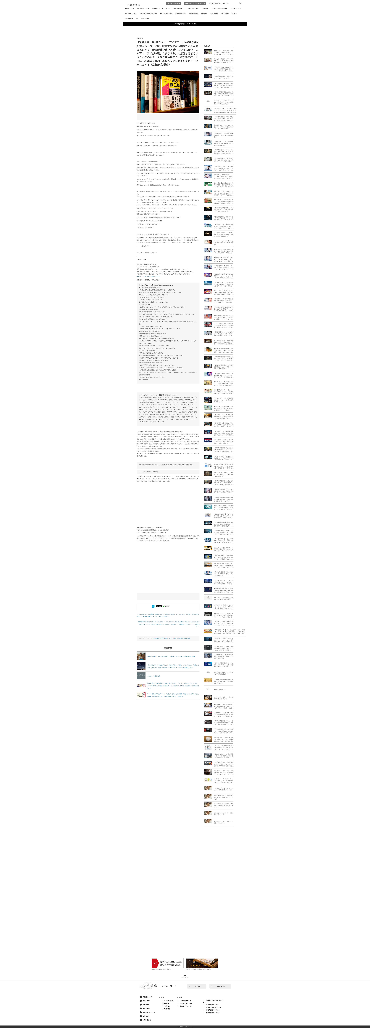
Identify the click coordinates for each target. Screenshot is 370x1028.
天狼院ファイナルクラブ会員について (148, 276)
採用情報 (145, 1016)
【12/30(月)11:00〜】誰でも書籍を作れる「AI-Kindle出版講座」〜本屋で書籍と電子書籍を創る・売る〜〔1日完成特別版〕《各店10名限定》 (223, 524)
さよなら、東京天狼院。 (154, 676)
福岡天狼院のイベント (213, 1012)
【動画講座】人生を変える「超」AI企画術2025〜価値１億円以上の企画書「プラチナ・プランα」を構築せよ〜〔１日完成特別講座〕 (223, 425)
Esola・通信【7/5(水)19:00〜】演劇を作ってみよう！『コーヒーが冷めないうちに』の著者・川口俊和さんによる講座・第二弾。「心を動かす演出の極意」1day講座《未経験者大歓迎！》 (173, 685)
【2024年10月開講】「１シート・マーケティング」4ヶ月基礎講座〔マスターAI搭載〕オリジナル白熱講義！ (223, 557)
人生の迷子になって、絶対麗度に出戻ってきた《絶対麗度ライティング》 (223, 797)
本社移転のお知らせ (219, 689)
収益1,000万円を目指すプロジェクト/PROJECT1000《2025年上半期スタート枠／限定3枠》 (223, 441)
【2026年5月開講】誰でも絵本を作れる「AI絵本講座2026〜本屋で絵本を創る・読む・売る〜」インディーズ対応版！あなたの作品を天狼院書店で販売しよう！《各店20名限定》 (223, 94)
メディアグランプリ (168, 1001)
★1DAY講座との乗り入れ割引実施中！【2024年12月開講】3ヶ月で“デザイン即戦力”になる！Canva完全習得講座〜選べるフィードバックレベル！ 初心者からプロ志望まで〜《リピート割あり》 (223, 507)
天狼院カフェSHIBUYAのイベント (213, 1001)
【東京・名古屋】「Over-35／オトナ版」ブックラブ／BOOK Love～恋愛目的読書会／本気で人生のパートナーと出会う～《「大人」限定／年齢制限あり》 (223, 458)
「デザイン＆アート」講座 (219, 8)
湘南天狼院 (146, 1001)
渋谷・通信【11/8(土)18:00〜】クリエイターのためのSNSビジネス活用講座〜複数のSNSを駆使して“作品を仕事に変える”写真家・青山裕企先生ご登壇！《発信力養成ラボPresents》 (223, 193)
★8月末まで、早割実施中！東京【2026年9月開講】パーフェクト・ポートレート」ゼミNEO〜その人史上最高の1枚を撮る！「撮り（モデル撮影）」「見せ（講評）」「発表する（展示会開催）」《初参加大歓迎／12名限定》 (223, 52)
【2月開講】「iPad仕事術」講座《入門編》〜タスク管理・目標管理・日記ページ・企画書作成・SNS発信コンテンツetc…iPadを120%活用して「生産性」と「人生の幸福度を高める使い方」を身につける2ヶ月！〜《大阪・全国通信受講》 (223, 714)
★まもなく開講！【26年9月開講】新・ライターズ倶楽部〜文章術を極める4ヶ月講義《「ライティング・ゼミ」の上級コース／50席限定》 (223, 60)
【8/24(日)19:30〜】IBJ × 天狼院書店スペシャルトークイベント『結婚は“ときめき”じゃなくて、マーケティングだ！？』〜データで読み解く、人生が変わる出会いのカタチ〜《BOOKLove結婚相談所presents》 (223, 276)
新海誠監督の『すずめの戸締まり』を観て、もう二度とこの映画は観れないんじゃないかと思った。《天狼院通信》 (223, 739)
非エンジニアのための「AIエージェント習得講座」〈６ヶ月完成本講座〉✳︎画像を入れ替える (223, 102)
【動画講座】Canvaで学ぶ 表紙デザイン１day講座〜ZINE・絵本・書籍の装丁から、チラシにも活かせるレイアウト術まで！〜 (223, 334)
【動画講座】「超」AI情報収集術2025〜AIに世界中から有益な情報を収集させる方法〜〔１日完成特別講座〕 (223, 433)
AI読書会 (204, 13)
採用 (137, 18)
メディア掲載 (225, 13)
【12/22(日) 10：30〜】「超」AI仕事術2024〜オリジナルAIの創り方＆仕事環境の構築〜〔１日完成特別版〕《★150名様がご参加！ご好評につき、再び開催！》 (223, 582)
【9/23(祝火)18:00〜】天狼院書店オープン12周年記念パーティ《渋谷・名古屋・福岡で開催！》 (223, 234)
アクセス (234, 13)
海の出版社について (143, 8)
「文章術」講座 (177, 8)
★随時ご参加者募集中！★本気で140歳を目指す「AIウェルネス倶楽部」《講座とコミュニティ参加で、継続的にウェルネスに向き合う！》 (223, 350)
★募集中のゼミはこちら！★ (161, 8)
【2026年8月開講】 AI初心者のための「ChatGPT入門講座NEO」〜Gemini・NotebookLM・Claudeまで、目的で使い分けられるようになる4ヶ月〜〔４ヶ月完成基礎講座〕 (223, 69)
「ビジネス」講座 (235, 8)
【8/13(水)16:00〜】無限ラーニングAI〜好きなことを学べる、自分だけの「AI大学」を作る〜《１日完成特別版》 (223, 267)
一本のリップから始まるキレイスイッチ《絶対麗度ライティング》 (223, 789)
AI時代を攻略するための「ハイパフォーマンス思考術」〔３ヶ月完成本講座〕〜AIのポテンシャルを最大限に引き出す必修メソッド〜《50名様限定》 (223, 317)
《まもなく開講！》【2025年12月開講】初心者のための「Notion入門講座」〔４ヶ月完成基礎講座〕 (223, 160)
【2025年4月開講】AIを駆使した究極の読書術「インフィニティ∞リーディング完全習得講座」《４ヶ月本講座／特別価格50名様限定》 (223, 449)
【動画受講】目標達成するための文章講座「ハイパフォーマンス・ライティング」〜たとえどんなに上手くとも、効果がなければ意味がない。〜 (223, 375)
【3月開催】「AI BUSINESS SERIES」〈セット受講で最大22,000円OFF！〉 (223, 400)
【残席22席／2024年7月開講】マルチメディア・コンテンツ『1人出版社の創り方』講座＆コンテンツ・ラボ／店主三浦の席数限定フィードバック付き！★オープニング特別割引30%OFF (223, 640)
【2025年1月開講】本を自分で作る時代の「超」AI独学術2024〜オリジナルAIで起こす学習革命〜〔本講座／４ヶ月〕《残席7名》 (223, 482)
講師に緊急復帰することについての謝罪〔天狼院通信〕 (223, 673)
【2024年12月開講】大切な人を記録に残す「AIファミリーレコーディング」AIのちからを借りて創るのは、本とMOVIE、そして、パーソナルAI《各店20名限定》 (223, 532)
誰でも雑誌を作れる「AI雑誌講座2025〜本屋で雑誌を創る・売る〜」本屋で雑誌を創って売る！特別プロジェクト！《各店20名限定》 (223, 342)
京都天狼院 (180, 638)
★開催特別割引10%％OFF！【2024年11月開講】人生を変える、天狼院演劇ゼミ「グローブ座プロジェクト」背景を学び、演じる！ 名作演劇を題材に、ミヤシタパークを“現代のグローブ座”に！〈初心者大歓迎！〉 (223, 590)
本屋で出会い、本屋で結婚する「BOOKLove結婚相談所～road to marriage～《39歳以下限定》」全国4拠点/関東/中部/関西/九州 (223, 201)
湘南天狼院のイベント (213, 1004)
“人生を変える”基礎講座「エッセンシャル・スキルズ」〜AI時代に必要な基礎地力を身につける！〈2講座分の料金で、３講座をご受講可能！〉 (223, 607)
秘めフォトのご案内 (166, 13)
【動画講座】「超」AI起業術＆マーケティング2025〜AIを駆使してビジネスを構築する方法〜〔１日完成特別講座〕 (223, 416)
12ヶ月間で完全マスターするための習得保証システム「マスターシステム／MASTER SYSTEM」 (223, 648)
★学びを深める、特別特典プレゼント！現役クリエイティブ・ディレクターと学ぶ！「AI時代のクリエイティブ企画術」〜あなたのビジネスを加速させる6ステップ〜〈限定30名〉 (223, 383)
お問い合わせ (129, 18)
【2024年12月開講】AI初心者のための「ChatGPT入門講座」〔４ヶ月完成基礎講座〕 (223, 573)
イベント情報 (172, 638)
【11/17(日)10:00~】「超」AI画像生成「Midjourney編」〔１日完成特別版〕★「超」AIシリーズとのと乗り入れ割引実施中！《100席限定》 (223, 540)
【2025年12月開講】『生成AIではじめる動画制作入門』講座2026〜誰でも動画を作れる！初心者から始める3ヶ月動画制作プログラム (223, 118)
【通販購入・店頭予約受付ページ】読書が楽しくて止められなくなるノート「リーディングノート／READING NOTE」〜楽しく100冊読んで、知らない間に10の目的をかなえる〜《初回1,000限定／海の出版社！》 (223, 747)
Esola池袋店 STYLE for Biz (160, 638)
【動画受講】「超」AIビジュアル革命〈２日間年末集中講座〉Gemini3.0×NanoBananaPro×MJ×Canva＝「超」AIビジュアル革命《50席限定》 (225, 110)
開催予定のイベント (217, 3)
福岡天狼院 (187, 638)
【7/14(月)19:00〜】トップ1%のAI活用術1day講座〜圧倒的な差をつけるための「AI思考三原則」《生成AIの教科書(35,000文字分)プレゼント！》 (223, 284)
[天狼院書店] (133, 3)
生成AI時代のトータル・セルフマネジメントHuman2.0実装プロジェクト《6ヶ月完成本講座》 (223, 126)
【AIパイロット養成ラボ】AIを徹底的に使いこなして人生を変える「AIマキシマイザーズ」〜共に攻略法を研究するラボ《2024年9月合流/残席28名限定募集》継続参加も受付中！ (223, 623)
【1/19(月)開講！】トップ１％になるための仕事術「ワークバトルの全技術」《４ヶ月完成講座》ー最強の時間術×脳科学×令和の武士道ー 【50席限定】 (223, 151)
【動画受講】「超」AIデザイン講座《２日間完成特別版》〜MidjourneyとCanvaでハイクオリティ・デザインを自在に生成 (223, 226)
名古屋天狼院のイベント (213, 1007)
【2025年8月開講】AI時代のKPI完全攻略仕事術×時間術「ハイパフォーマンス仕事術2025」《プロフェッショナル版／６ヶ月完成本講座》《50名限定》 (223, 309)
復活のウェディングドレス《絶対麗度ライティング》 (223, 822)
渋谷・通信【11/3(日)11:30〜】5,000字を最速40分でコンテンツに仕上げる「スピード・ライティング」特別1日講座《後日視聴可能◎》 (223, 549)
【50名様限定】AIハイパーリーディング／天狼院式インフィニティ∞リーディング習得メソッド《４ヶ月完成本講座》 (223, 168)
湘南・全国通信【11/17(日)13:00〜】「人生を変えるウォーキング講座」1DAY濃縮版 (171, 656)
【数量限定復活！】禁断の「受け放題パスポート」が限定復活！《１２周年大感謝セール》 (223, 209)
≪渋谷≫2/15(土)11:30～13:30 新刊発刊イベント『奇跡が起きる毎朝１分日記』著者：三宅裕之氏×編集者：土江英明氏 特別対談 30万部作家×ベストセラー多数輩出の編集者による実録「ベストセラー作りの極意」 (223, 466)
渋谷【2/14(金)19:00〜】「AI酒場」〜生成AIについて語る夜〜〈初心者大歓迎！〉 (223, 474)
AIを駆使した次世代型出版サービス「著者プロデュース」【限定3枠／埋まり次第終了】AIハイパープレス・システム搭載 (223, 176)
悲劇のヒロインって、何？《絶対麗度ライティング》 (223, 813)
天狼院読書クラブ (180, 13)
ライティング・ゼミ (186, 1003)
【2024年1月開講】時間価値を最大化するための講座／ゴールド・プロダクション (223, 681)
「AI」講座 (204, 8)
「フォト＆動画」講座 (191, 8)
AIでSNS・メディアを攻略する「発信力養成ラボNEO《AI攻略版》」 (223, 242)
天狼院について (129, 8)
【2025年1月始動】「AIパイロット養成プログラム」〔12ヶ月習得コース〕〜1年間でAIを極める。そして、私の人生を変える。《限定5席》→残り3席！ (223, 491)
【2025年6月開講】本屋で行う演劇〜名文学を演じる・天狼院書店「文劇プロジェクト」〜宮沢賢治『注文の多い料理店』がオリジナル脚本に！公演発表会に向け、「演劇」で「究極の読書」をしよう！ (223, 358)
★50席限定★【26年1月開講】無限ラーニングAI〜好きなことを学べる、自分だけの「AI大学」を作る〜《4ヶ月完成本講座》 (223, 251)
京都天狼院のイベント (213, 1010)
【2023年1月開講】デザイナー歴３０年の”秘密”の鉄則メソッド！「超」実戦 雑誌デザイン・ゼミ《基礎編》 (223, 722)
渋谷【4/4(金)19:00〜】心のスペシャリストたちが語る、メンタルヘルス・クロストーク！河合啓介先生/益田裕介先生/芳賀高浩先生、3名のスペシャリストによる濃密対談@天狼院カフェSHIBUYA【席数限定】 (223, 391)
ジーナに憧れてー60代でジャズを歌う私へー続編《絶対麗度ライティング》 (223, 805)
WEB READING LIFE (173, 3)
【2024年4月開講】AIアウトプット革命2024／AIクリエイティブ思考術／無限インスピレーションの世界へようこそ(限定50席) (223, 665)
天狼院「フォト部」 (186, 1006)
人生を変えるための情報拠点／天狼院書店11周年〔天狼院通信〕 (223, 598)
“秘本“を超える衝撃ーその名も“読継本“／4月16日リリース (223, 698)
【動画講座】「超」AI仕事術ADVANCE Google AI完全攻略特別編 (223, 135)
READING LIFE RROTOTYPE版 (195, 3)
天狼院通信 (165, 1003)
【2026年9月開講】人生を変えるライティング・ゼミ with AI (223, 77)
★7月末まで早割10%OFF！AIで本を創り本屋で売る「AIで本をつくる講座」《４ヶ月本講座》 (223, 408)
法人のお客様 (145, 18)
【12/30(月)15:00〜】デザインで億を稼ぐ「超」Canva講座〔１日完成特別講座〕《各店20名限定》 (223, 515)
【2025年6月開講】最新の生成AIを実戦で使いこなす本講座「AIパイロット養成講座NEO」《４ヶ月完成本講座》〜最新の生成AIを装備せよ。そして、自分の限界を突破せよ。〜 (223, 367)
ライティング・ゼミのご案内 (148, 13)
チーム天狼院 (166, 1006)
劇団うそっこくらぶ (131, 13)
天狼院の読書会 (193, 13)
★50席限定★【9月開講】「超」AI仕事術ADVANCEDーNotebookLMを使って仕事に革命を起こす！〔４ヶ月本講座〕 (223, 259)
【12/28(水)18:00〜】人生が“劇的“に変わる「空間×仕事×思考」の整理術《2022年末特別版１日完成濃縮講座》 (223, 764)
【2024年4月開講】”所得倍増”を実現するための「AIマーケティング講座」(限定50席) (223, 656)
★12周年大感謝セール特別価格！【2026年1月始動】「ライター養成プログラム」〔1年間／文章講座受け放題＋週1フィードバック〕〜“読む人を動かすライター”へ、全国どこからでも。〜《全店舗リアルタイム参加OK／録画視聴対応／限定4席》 (223, 218)
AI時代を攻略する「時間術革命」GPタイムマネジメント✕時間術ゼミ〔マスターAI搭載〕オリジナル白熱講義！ (223, 565)
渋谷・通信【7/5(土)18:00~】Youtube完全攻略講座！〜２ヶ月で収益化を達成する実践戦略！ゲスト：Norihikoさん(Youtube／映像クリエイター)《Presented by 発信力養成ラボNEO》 (223, 292)
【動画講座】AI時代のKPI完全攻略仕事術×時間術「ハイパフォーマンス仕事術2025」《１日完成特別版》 (223, 300)
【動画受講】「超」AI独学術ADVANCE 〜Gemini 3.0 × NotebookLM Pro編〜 (223, 143)
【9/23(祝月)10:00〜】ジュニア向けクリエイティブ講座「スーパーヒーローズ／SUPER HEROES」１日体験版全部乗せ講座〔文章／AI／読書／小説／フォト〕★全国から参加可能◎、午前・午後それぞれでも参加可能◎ (229, 631)
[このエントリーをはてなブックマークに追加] (153, 606)
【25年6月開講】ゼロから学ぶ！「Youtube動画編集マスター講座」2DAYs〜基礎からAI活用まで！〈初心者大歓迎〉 (223, 325)
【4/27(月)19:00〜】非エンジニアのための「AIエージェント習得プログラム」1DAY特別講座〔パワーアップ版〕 (223, 85)
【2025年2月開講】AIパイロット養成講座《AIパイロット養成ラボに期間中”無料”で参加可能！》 (223, 499)
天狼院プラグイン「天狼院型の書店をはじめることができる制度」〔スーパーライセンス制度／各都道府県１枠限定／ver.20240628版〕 (223, 615)
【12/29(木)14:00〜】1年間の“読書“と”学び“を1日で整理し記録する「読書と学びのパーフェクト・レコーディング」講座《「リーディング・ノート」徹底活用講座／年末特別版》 (223, 756)
